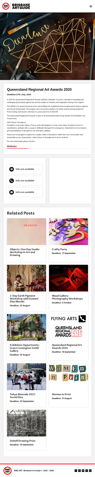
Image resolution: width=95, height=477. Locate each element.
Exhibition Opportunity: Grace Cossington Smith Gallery (25, 348)
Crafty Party (59, 249)
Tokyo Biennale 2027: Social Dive (23, 396)
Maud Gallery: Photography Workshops (67, 297)
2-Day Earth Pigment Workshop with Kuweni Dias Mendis (24, 298)
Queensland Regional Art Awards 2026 (67, 346)
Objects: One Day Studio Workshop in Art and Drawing (25, 252)
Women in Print (61, 394)
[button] (91, 6)
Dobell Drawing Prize (22, 441)
